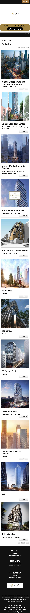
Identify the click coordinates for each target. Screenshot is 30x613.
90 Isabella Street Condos (13, 124)
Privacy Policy (17, 605)
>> (28, 47)
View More (23, 89)
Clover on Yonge (9, 411)
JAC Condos (7, 291)
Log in (10, 605)
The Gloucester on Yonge (13, 210)
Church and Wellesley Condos (12, 453)
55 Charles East (9, 371)
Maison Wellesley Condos (13, 82)
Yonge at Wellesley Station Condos (14, 167)
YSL (3, 494)
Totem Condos (8, 534)
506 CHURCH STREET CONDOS (15, 251)
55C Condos (7, 331)
